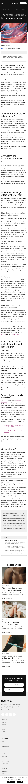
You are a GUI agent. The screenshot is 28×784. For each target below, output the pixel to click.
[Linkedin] (10, 714)
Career (3, 731)
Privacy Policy (5, 756)
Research (4, 724)
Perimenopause (5, 773)
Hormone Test (5, 771)
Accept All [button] (20, 781)
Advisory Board (5, 748)
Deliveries (4, 744)
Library (3, 729)
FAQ (3, 741)
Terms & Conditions (6, 761)
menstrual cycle (15, 334)
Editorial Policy (5, 763)
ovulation (3, 334)
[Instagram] (2, 714)
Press (3, 733)
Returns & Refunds (6, 746)
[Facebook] (6, 714)
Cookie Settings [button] (11, 781)
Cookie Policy (4, 759)
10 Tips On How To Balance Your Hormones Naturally (15, 431)
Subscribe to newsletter (14, 690)
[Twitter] (14, 714)
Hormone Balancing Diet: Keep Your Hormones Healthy (13, 426)
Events (3, 726)
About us (4, 722)
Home (2, 9)
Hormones (7, 9)
